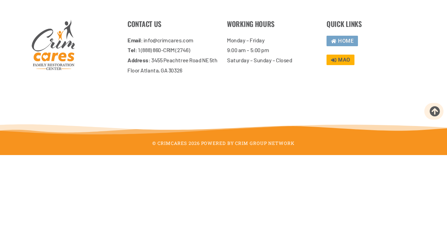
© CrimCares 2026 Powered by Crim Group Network (223, 143)
